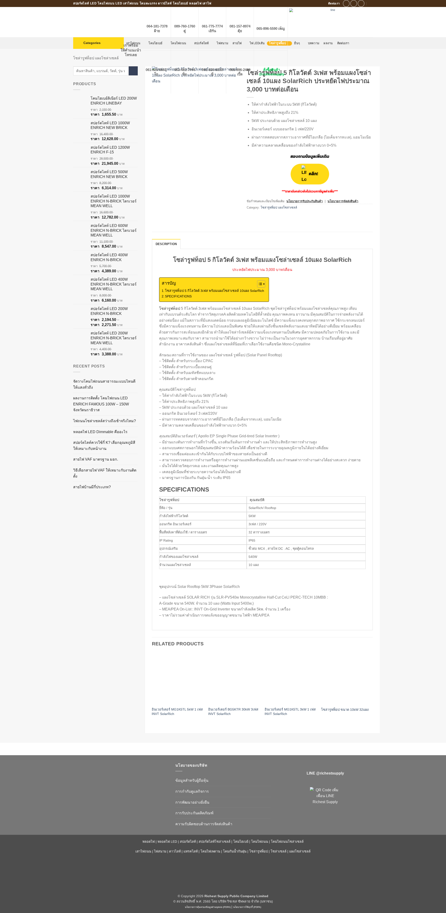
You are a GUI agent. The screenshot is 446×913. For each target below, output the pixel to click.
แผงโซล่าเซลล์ (300, 851)
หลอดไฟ (148, 841)
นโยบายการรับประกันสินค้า (304, 201)
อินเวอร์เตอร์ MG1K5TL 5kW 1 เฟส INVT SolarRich (177, 711)
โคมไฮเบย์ (240, 841)
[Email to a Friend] (268, 218)
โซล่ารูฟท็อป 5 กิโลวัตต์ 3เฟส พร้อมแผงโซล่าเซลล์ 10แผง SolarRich (214, 291)
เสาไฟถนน (143, 851)
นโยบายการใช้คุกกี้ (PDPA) (247, 907)
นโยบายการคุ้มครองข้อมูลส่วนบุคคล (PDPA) (208, 907)
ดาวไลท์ (175, 851)
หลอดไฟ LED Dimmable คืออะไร (100, 432)
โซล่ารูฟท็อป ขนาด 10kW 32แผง (345, 709)
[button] (98, 43)
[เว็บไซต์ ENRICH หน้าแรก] (120, 773)
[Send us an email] (361, 3)
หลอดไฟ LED (167, 841)
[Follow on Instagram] (353, 3)
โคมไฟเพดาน (210, 851)
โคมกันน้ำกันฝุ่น (234, 851)
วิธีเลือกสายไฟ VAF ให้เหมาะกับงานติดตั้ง (104, 473)
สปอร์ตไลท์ (188, 841)
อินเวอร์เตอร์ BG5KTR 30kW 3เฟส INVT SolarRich (233, 711)
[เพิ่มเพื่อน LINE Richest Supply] (325, 802)
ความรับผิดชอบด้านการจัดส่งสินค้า (203, 824)
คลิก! (313, 174)
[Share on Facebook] (251, 218)
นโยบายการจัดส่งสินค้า (343, 201)
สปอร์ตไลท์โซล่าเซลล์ (214, 841)
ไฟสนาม (160, 851)
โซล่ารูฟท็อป (258, 851)
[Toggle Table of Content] (259, 284)
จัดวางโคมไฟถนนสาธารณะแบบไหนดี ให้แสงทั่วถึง (104, 384)
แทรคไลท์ (191, 851)
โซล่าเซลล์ (278, 851)
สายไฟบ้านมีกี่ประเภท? (92, 487)
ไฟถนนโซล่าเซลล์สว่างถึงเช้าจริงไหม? (104, 421)
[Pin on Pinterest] (276, 218)
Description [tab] (166, 244)
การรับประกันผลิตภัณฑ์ (194, 813)
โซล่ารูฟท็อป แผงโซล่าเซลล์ (96, 58)
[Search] (371, 3)
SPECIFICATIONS (178, 296)
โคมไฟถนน (259, 841)
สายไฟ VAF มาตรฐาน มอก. (95, 459)
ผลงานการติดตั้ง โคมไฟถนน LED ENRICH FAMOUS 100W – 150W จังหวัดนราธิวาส (101, 404)
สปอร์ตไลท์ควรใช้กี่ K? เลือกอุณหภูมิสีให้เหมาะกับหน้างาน (104, 446)
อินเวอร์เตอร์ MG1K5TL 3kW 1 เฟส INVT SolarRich (290, 711)
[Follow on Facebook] (346, 3)
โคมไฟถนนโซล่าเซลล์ (287, 841)
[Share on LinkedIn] (285, 218)
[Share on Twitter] (259, 218)
